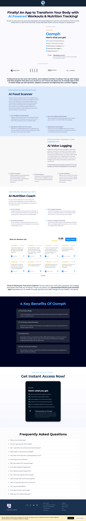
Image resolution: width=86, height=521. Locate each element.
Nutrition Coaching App (48, 506)
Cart (63, 508)
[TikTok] (30, 505)
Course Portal (46, 508)
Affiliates (64, 503)
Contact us (45, 510)
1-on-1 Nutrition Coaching (49, 504)
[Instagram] (27, 505)
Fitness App (46, 503)
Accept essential (80, 518)
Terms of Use (65, 506)
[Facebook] (37, 505)
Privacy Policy (65, 504)
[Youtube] (33, 505)
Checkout (64, 510)
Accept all (70, 518)
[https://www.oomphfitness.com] (43, 3)
